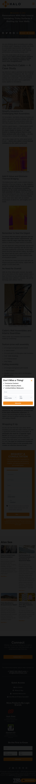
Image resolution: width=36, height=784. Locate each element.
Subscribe (18, 403)
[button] (32, 380)
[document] (18, 392)
